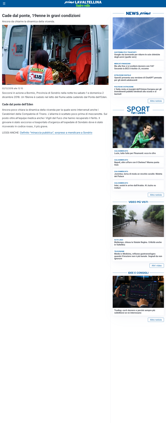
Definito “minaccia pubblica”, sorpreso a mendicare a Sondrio (56, 132)
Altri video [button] (157, 265)
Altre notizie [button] (156, 101)
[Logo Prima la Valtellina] (83, 4)
